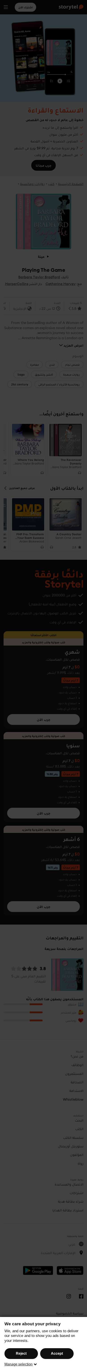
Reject (21, 1353)
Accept (57, 1353)
